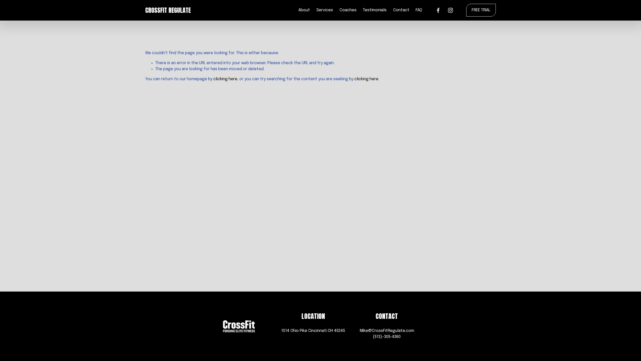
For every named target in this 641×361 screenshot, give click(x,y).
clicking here (225, 79)
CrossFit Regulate (168, 10)
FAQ (419, 10)
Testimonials (375, 10)
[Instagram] (450, 10)
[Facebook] (438, 10)
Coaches (348, 10)
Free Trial (481, 10)
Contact (401, 10)
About (304, 10)
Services (324, 10)
